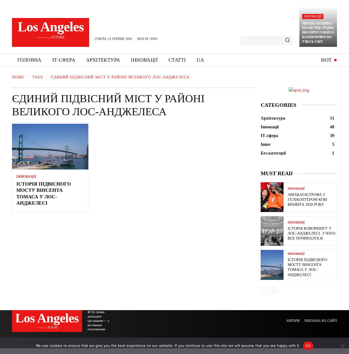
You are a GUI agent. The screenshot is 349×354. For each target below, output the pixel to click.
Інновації (313, 16)
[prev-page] (264, 290)
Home (18, 77)
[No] (342, 346)
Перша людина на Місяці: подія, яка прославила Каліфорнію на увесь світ (318, 32)
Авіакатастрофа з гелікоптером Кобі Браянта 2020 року (307, 200)
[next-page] (272, 290)
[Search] (287, 40)
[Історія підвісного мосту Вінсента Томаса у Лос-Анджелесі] (50, 147)
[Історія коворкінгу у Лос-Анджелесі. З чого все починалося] (272, 231)
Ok (308, 345)
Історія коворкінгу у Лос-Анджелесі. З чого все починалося (311, 233)
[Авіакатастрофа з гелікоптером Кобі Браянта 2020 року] (272, 197)
